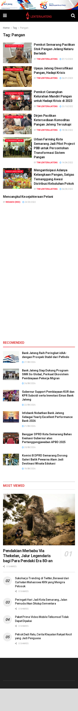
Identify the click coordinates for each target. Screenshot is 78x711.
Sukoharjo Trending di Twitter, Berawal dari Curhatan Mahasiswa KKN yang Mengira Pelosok (42, 582)
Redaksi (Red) (13, 202)
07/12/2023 (67, 59)
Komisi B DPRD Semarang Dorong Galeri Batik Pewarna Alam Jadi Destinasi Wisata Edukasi (44, 459)
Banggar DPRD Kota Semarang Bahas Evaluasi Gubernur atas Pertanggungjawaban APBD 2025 (47, 438)
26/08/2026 (29, 383)
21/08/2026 (29, 426)
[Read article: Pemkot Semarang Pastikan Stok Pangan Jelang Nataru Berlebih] (17, 53)
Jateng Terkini (14, 69)
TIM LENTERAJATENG (47, 59)
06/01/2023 (67, 78)
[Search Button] (73, 16)
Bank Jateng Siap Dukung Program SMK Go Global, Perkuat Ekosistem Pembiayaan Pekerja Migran (45, 374)
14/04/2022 (67, 162)
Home (6, 27)
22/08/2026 (29, 405)
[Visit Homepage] (39, 16)
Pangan (24, 27)
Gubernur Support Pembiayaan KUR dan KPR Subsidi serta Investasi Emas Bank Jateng (48, 395)
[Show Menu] (5, 16)
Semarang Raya (14, 46)
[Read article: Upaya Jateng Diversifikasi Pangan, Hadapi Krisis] (17, 76)
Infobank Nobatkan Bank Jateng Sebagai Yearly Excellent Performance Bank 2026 (47, 416)
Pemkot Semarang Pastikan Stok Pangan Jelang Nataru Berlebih (54, 49)
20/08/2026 (29, 447)
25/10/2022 (67, 106)
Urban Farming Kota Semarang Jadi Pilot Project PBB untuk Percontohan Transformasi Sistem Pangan (54, 148)
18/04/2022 (67, 130)
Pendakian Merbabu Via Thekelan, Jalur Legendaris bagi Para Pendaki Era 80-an (27, 555)
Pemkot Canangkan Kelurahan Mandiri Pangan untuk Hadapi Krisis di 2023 (53, 96)
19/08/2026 (29, 469)
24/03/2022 (30, 202)
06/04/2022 (67, 189)
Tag (15, 27)
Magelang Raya (14, 171)
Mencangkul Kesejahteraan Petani (28, 197)
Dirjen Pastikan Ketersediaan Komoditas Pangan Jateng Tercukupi (52, 120)
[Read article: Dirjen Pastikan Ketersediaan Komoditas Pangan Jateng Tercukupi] (17, 124)
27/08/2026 (29, 362)
